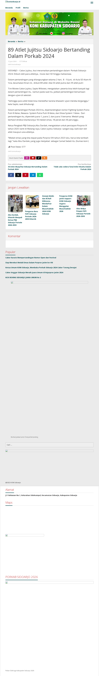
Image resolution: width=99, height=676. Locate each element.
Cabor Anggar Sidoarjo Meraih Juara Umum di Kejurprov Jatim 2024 (34, 272)
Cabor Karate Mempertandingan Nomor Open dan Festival (30, 257)
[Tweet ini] (18, 175)
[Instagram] (26, 158)
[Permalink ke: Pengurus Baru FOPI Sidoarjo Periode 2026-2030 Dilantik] (32, 202)
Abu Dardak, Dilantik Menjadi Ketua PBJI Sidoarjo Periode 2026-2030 (15, 220)
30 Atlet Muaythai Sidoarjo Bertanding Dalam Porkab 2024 (27, 166)
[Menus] (92, 2)
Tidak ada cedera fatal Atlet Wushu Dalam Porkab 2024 (72, 166)
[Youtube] (33, 158)
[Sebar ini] (11, 175)
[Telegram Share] (33, 175)
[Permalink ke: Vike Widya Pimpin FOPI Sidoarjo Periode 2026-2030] (83, 201)
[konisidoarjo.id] (12, 1)
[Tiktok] (38, 158)
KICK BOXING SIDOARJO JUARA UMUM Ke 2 (23, 277)
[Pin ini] (25, 175)
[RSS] (44, 158)
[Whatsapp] (40, 175)
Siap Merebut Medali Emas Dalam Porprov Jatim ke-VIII (29, 262)
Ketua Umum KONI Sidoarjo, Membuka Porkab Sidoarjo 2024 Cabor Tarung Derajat (41, 267)
